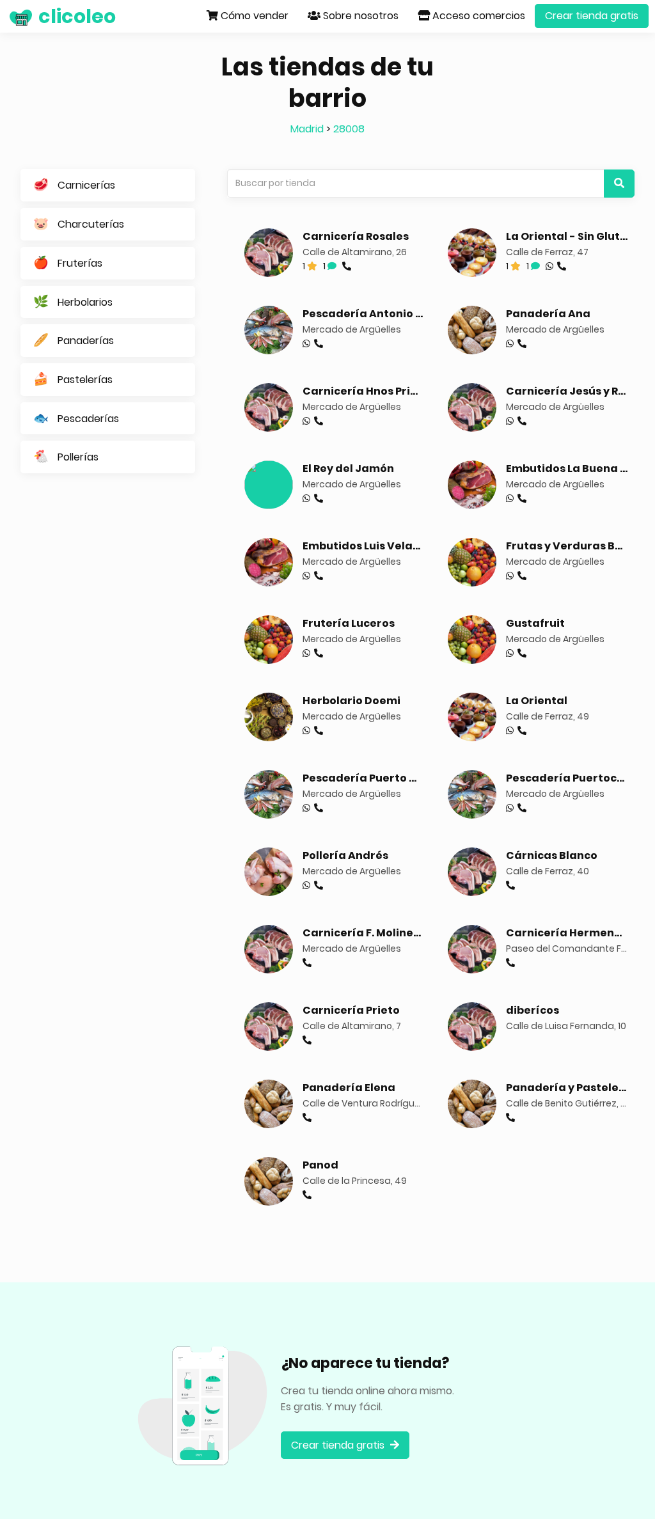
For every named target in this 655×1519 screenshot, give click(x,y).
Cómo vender (253, 15)
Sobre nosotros (359, 15)
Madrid (307, 129)
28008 (349, 129)
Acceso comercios (477, 15)
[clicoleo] (9, 16)
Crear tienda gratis (591, 15)
